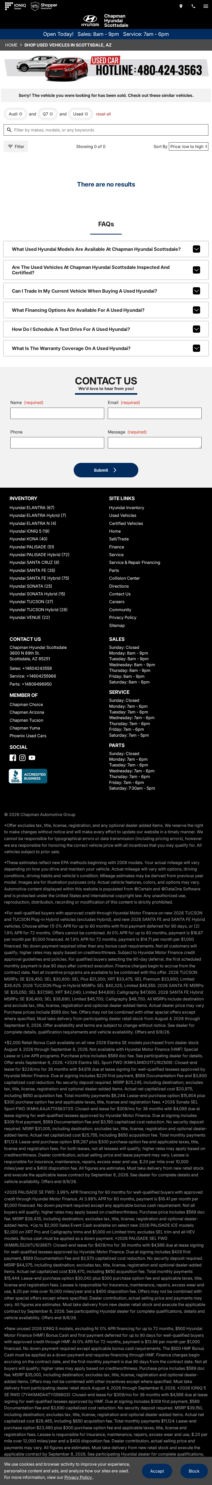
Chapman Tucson (26, 720)
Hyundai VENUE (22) (30, 617)
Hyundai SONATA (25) (31, 586)
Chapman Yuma (25, 727)
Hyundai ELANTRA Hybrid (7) (38, 515)
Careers (116, 601)
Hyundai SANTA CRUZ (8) (34, 562)
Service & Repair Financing (134, 562)
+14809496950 (37, 684)
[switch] (206, 6)
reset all (103, 113)
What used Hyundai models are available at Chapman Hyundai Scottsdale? (96, 249)
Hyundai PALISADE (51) (32, 546)
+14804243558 (37, 668)
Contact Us (120, 593)
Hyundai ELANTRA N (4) (33, 523)
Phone (16, 431)
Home (11, 45)
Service (116, 554)
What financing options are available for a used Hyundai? (78, 310)
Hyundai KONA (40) (29, 538)
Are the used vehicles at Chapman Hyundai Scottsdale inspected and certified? (91, 270)
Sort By (161, 146)
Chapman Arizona (27, 712)
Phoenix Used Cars (28, 735)
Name (26, 402)
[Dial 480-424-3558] (193, 6)
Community (120, 609)
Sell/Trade (119, 538)
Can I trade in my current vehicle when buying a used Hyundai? (84, 291)
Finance (116, 546)
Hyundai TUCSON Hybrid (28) (39, 609)
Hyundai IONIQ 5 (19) (30, 531)
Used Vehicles (122, 515)
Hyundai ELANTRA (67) (32, 507)
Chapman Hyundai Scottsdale (116, 21)
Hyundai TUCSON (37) (31, 601)
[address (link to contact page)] (181, 6)
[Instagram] (22, 757)
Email (124, 402)
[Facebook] (13, 757)
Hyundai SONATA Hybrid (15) (37, 593)
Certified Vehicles (126, 523)
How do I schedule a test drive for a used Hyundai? (71, 329)
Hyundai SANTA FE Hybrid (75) (39, 578)
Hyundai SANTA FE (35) (32, 570)
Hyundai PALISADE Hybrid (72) (40, 554)
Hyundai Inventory (126, 507)
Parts (114, 570)
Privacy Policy (123, 617)
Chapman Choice (26, 704)
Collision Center (124, 578)
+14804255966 (41, 676)
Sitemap (117, 625)
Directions (119, 586)
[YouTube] (32, 757)
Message (127, 431)
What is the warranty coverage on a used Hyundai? (71, 348)
